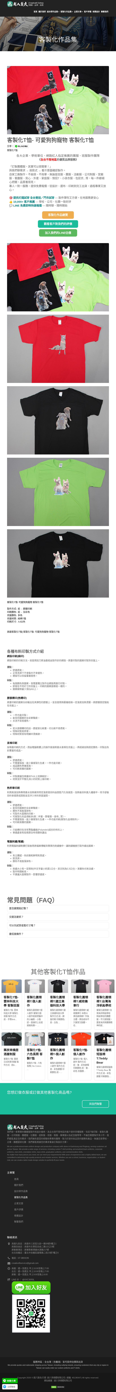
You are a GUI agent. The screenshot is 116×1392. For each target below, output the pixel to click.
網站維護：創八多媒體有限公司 (58, 1380)
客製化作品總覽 (58, 214)
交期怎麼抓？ (16, 917)
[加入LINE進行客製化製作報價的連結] (10, 1380)
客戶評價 (87, 12)
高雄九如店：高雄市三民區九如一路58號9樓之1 (34, 1243)
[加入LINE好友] (31, 1287)
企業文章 (77, 12)
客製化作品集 (66, 12)
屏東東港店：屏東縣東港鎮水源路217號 (30, 1249)
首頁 (35, 12)
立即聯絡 (11, 1387)
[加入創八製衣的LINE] (31, 1313)
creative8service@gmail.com (25, 1263)
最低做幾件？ (16, 934)
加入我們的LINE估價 (58, 232)
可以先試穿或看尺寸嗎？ (22, 925)
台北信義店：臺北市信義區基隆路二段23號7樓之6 (35, 1252)
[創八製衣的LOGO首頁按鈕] (25, 3)
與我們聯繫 (95, 1104)
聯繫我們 (104, 12)
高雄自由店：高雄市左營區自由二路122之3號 (33, 1246)
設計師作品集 (52, 12)
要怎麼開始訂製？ (18, 908)
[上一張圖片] (12, 100)
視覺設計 (96, 12)
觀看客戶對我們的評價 (58, 223)
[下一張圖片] (103, 100)
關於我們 (42, 12)
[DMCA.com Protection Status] (58, 1387)
